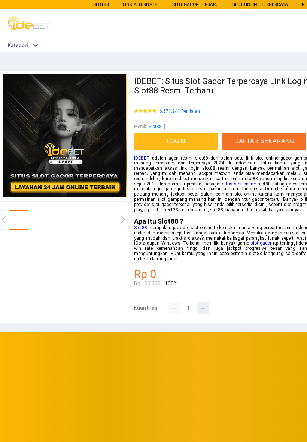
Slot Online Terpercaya (260, 4)
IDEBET (142, 158)
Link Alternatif (140, 4)
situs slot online (239, 184)
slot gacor (260, 243)
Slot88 (101, 4)
